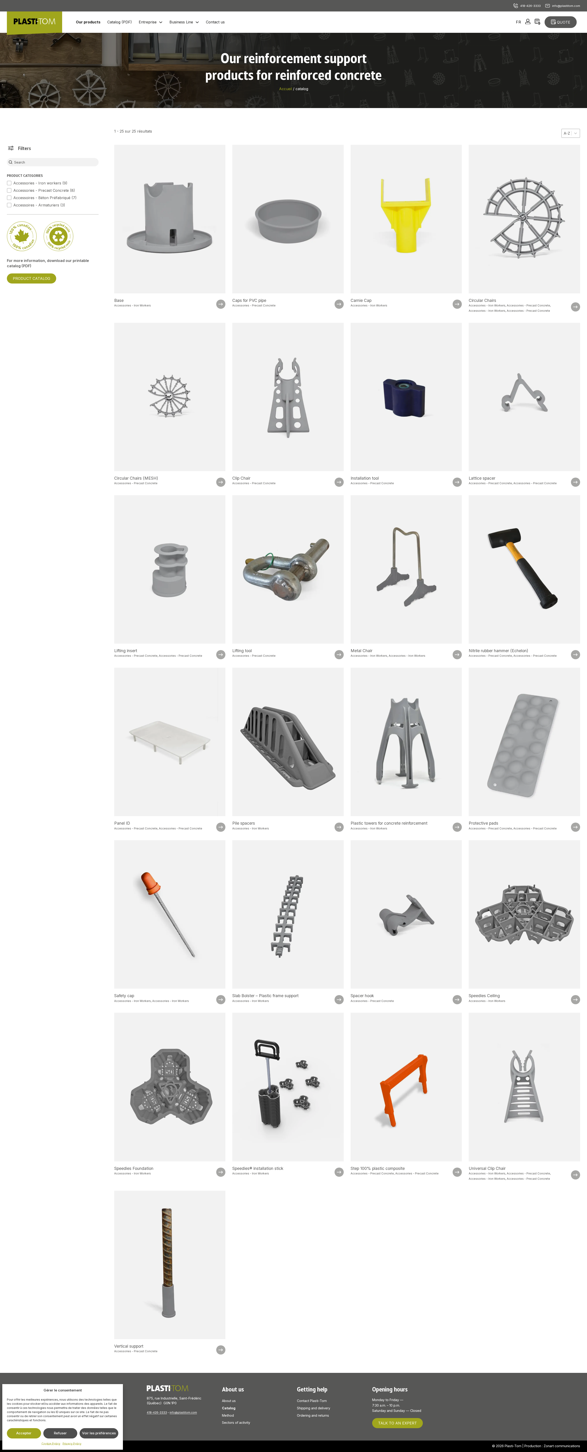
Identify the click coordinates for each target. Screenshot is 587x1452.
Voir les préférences (99, 1433)
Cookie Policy (51, 1443)
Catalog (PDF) (119, 22)
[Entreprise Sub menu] (161, 22)
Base (119, 300)
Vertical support (128, 1346)
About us (229, 1401)
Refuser (60, 1433)
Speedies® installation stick (257, 1168)
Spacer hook (362, 995)
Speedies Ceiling (484, 995)
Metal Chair (361, 650)
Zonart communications (562, 1446)
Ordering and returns (313, 1415)
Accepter (23, 1433)
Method (228, 1415)
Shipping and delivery (313, 1408)
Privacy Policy (72, 1443)
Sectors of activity (236, 1422)
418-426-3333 (530, 6)
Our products (88, 22)
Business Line (181, 22)
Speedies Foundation (133, 1168)
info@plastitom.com (566, 6)
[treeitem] (42, 183)
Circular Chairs (482, 300)
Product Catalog (31, 278)
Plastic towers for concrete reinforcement (389, 823)
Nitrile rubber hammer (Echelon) (498, 650)
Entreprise (148, 22)
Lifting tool (242, 650)
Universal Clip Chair (487, 1168)
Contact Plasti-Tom (312, 1401)
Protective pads (483, 823)
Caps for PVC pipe (249, 300)
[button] (42, 183)
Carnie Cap (361, 300)
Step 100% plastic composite (378, 1168)
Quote (563, 22)
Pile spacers (243, 823)
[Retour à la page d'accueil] (34, 22)
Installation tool (365, 478)
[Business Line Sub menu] (197, 22)
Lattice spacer (482, 478)
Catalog (228, 1408)
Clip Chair (241, 478)
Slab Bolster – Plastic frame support (265, 995)
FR (518, 22)
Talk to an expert (397, 1423)
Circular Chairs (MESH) (136, 478)
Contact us (215, 22)
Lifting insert (125, 650)
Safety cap (124, 995)
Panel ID (122, 823)
